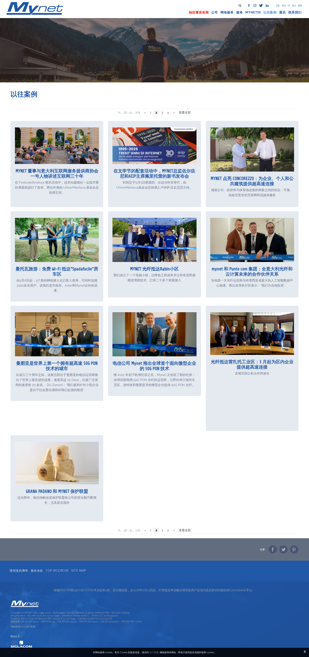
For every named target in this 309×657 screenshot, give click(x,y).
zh (300, 5)
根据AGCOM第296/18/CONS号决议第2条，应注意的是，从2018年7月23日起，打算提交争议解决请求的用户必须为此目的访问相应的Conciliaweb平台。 (154, 590)
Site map (78, 570)
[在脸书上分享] (273, 549)
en (284, 5)
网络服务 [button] (227, 12)
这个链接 (154, 652)
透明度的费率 (19, 570)
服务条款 (37, 570)
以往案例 (270, 12)
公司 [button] (214, 12)
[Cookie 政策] (29, 626)
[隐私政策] (16, 626)
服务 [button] (239, 12)
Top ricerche (57, 570)
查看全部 (185, 112)
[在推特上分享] (283, 549)
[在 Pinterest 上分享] (294, 549)
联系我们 (295, 12)
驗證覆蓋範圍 (199, 12)
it (289, 5)
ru (294, 5)
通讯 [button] (282, 12)
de (278, 5)
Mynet (251, 12)
